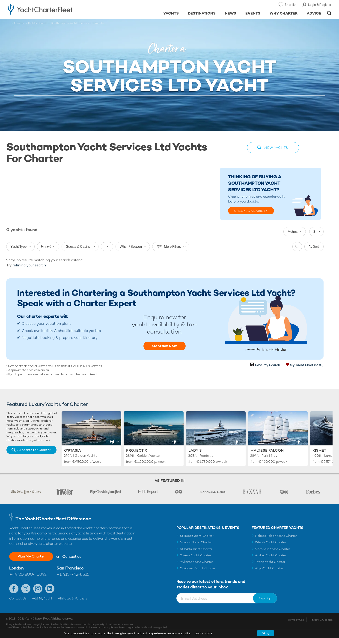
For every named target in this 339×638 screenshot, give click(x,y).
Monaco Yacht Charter (196, 542)
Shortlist (290, 4)
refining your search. (30, 265)
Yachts (171, 13)
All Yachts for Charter (34, 450)
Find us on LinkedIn (49, 588)
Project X (136, 450)
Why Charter (284, 13)
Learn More (203, 633)
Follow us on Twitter (25, 588)
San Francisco (69, 568)
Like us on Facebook (13, 588)
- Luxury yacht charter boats (54, 9)
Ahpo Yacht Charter (269, 568)
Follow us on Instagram (37, 588)
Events (252, 13)
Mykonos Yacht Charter (196, 562)
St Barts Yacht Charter (196, 549)
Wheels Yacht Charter (270, 542)
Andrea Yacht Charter (270, 555)
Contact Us (18, 598)
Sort (316, 246)
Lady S (195, 450)
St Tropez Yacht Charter (197, 536)
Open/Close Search (329, 13)
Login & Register (319, 4)
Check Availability (251, 211)
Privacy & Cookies (321, 620)
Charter (19, 23)
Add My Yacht (42, 598)
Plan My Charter (31, 556)
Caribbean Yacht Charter (197, 568)
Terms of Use (296, 620)
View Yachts (276, 148)
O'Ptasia (72, 450)
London (16, 568)
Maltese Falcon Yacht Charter (276, 536)
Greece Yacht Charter (195, 555)
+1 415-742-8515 (72, 574)
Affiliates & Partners (72, 598)
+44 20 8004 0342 (28, 574)
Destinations (202, 13)
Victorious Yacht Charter (272, 549)
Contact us (71, 556)
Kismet (319, 450)
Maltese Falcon (267, 450)
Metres (293, 231)
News (230, 13)
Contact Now (164, 345)
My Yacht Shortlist (307, 365)
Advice (314, 13)
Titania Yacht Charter (270, 562)
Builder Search (37, 23)
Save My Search (267, 365)
